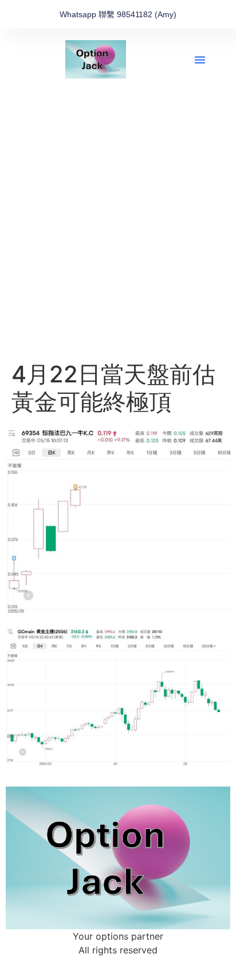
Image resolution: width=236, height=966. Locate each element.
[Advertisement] (118, 237)
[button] (200, 59)
